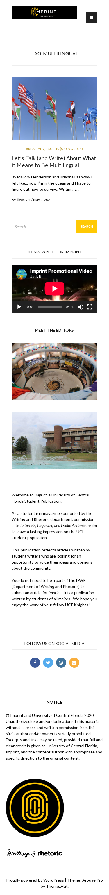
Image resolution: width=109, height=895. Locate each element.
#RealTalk (35, 149)
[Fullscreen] (90, 307)
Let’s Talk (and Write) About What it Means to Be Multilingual (54, 162)
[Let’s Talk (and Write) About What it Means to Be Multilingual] (54, 110)
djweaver (23, 199)
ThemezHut (57, 886)
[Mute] (80, 307)
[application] (54, 289)
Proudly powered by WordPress (35, 880)
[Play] (19, 307)
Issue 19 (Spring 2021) (64, 149)
